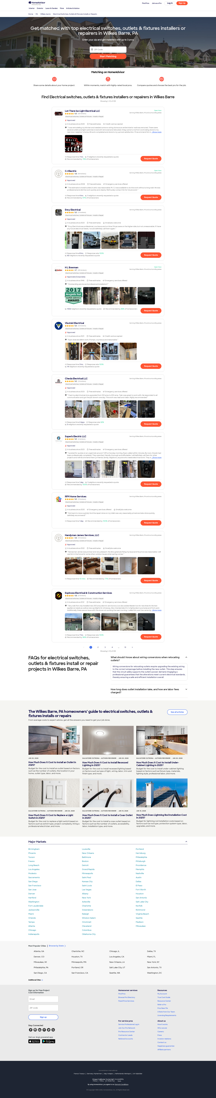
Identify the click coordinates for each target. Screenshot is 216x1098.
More (62, 8)
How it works (163, 1024)
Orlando (32, 918)
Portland (140, 849)
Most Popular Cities (37, 946)
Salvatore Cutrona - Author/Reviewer (99, 758)
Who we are (162, 1028)
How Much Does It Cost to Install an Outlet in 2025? (52, 763)
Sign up (43, 1017)
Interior (32, 8)
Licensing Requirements (167, 1015)
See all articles (177, 712)
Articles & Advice (72, 8)
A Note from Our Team (166, 1012)
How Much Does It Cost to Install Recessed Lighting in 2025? (105, 764)
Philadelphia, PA (41, 967)
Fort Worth (141, 889)
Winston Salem (89, 918)
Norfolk (139, 906)
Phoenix (32, 853)
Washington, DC (154, 973)
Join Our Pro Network (126, 1028)
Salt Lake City (142, 902)
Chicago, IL (114, 951)
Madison (139, 922)
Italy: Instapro (108, 1074)
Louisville (86, 849)
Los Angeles (33, 869)
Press (160, 1035)
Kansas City (87, 881)
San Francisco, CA (80, 973)
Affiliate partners (164, 1050)
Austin (138, 877)
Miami (31, 914)
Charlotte (86, 906)
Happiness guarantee (166, 1046)
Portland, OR (77, 967)
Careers (161, 1032)
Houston (140, 894)
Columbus (86, 930)
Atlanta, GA (39, 951)
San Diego (33, 881)
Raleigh (85, 914)
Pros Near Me (163, 1008)
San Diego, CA (40, 973)
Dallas (138, 881)
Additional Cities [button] (34, 980)
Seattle (139, 918)
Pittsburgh (140, 861)
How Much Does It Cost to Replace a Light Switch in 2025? (50, 816)
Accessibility (119, 1080)
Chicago (32, 930)
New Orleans (88, 853)
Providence (141, 865)
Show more (157, 132)
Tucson (31, 857)
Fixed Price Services (126, 1001)
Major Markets (37, 841)
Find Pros (121, 994)
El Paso (139, 885)
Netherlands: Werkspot (123, 1074)
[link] (108, 114)
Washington (33, 902)
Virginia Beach (142, 914)
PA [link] (37, 14)
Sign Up (182, 3)
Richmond (140, 910)
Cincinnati (86, 922)
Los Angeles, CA (116, 957)
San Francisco (34, 885)
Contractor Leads (125, 1035)
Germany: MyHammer (94, 1074)
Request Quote (151, 158)
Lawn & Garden (51, 8)
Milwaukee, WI (40, 962)
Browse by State (56, 946)
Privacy (94, 1080)
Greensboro (87, 910)
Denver (31, 894)
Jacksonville (33, 910)
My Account (162, 994)
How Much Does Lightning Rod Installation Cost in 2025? (161, 816)
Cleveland (86, 926)
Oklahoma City (89, 934)
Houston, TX (77, 957)
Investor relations (164, 1039)
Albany (85, 894)
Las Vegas (86, 889)
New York (86, 898)
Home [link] (30, 14)
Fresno (31, 861)
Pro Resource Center (126, 1032)
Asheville (86, 902)
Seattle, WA (114, 973)
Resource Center (164, 1001)
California (101, 1080)
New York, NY (153, 962)
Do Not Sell (110, 1080)
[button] (73, 143)
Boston (85, 861)
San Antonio (141, 898)
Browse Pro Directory (126, 997)
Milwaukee (141, 926)
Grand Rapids (88, 869)
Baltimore (86, 857)
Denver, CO (39, 957)
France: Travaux (79, 1074)
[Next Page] (132, 647)
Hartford (32, 898)
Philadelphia (141, 857)
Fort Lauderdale (35, 906)
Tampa (31, 922)
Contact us (162, 1042)
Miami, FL (151, 957)
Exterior (40, 8)
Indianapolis (33, 934)
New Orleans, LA (117, 962)
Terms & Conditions (121, 1084)
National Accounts (125, 1039)
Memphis (140, 869)
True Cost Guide (164, 997)
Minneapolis (87, 873)
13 (125, 647)
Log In (170, 3)
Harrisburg (140, 853)
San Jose (32, 889)
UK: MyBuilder (137, 1074)
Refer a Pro (162, 1005)
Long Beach (33, 865)
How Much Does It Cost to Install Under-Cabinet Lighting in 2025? (157, 764)
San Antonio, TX (154, 967)
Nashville (140, 873)
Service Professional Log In (128, 1024)
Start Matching (108, 56)
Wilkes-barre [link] (45, 14)
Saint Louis (87, 885)
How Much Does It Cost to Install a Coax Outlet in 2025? (107, 816)
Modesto (32, 873)
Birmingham (33, 849)
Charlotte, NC (78, 951)
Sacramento (34, 877)
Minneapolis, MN (79, 962)
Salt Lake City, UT (117, 967)
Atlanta (31, 926)
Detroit (85, 865)
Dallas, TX (151, 951)
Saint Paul (86, 877)
